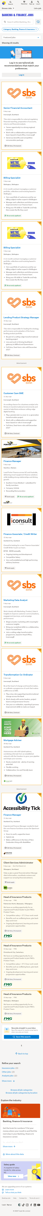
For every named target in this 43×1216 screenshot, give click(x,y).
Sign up (31, 4)
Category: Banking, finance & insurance (19, 29)
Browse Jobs (7, 8)
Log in (38, 4)
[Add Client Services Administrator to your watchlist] (39, 861)
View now (12, 1176)
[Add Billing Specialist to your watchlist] (39, 154)
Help (14, 1198)
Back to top (23, 1053)
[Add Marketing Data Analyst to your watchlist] (39, 576)
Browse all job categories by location (21, 1092)
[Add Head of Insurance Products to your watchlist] (39, 896)
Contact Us (23, 1198)
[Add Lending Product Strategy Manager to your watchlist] (39, 293)
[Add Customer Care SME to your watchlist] (39, 369)
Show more (7, 1081)
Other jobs (6, 1072)
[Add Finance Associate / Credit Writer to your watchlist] (39, 510)
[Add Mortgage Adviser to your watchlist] (39, 720)
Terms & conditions (36, 1198)
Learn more (9, 1190)
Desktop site (6, 1198)
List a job (37, 8)
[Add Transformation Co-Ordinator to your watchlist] (39, 650)
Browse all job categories (21, 1090)
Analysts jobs (8, 1075)
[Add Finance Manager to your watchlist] (39, 441)
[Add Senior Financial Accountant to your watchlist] (39, 84)
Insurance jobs (8, 1068)
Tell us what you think (13, 1192)
